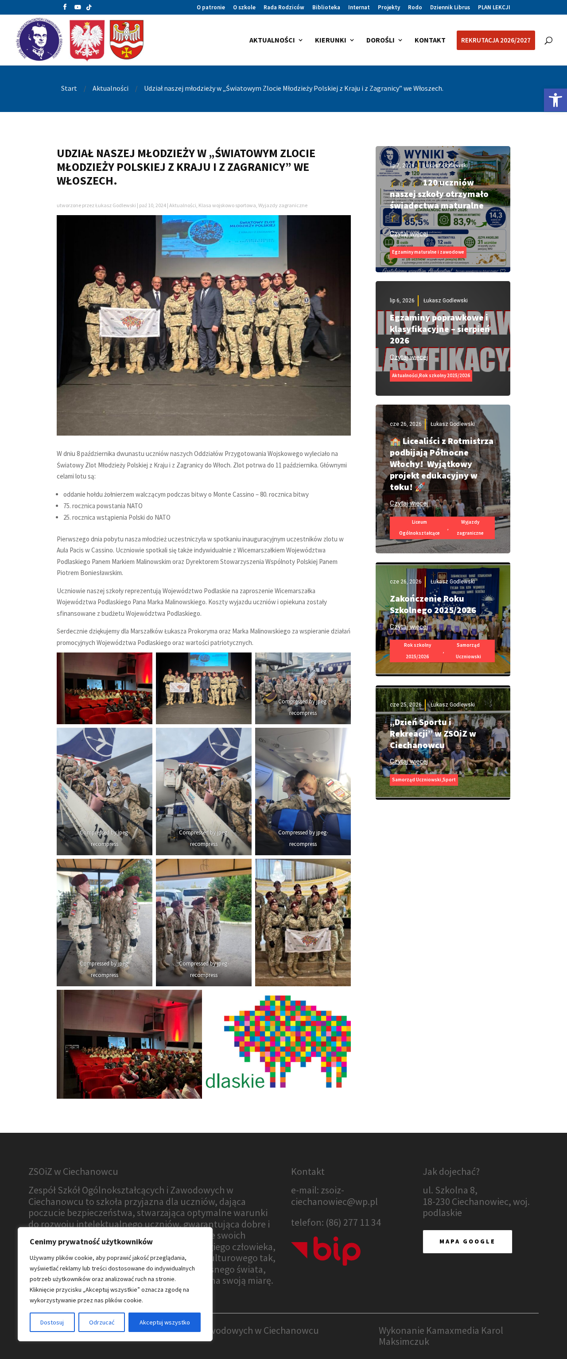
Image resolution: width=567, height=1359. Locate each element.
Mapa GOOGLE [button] (467, 1241)
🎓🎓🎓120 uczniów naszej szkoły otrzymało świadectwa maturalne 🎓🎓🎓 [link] (439, 199)
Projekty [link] (389, 7)
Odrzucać (101, 1322)
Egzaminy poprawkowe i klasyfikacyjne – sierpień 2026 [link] (440, 329)
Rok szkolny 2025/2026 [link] (444, 375)
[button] (65, 9)
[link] (555, 100)
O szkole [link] (244, 7)
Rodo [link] (415, 7)
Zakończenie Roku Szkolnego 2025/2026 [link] (433, 604)
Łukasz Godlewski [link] (115, 205)
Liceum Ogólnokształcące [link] (419, 528)
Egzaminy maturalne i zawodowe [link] (428, 252)
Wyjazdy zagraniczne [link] (282, 205)
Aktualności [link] (182, 205)
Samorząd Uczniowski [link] (468, 651)
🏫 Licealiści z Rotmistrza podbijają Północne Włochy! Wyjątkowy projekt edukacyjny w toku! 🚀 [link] (441, 463)
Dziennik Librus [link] (450, 7)
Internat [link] (359, 7)
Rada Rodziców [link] (284, 7)
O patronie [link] (211, 7)
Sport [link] (449, 779)
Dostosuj (52, 1322)
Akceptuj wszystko (165, 1322)
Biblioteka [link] (326, 7)
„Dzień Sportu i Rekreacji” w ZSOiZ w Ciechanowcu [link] (433, 733)
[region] (115, 1284)
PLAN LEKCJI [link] (494, 7)
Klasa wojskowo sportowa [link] (227, 205)
